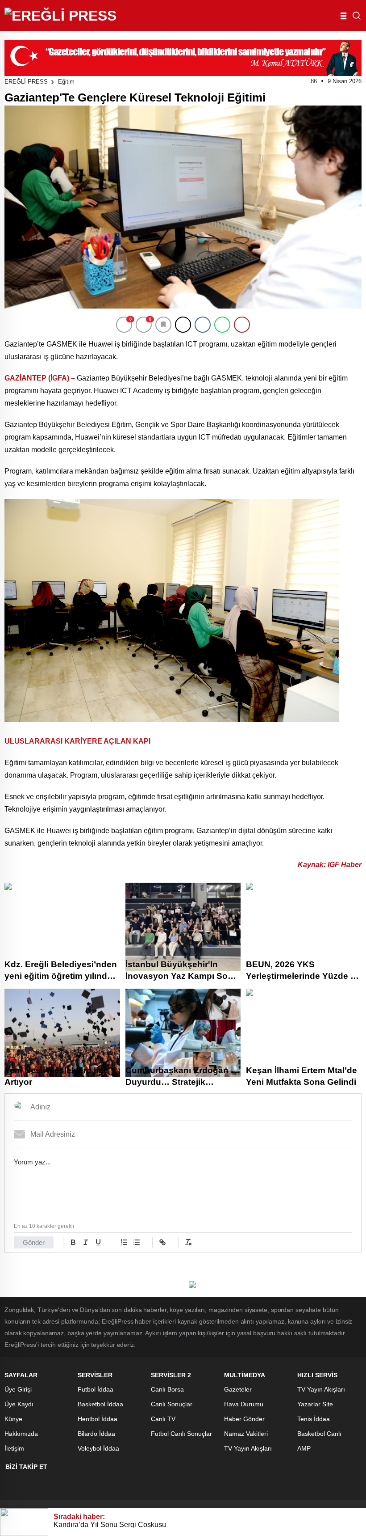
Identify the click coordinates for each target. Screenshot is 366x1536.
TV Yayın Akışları (248, 1448)
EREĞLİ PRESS (26, 81)
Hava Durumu (243, 1404)
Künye (13, 1418)
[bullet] (136, 1242)
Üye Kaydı (18, 1404)
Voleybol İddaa (98, 1448)
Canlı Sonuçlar (171, 1404)
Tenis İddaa (313, 1418)
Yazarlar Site (315, 1404)
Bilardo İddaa (96, 1433)
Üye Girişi (18, 1389)
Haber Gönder (244, 1418)
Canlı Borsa (167, 1389)
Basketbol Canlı (319, 1433)
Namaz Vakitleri (246, 1433)
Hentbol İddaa (97, 1418)
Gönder (34, 1242)
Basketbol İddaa (100, 1404)
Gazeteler (238, 1389)
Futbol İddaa (95, 1389)
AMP (304, 1448)
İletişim (14, 1448)
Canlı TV (163, 1418)
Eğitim (66, 81)
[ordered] (124, 1242)
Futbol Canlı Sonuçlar (181, 1433)
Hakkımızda (21, 1433)
